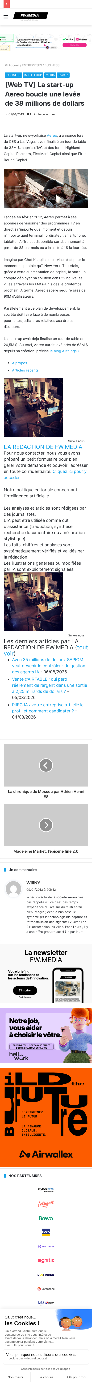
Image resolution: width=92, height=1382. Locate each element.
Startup (63, 75)
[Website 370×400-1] (46, 1166)
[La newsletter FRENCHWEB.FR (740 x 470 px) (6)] (46, 1001)
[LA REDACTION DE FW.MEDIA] (33, 435)
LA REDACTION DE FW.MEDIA (43, 446)
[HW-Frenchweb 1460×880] (46, 1062)
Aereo (51, 135)
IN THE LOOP (33, 75)
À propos (19, 363)
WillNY (33, 882)
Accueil (13, 65)
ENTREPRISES (32, 65)
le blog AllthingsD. (65, 351)
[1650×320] (46, 42)
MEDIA (50, 75)
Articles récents (25, 370)
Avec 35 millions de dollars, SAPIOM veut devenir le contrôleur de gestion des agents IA (48, 665)
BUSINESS (52, 65)
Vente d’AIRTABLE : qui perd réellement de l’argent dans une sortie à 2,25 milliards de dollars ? (49, 685)
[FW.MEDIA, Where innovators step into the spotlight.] (31, 17)
